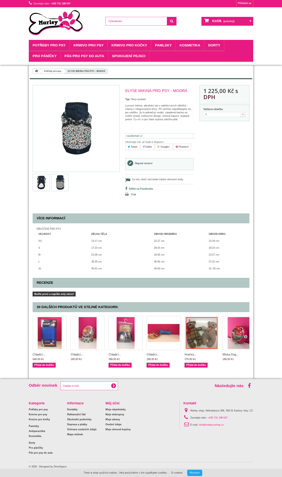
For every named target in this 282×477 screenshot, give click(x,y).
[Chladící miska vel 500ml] (88, 333)
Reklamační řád (76, 414)
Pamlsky (163, 45)
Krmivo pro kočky (129, 45)
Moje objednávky (116, 409)
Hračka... (190, 354)
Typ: (127, 99)
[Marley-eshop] (64, 22)
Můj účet (113, 403)
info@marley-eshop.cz (211, 424)
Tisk (133, 194)
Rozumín (195, 472)
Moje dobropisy (115, 414)
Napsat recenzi (143, 163)
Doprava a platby (77, 424)
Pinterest (183, 146)
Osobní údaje (113, 424)
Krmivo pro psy (88, 45)
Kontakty (72, 409)
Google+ (165, 146)
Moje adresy (113, 419)
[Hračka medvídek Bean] (202, 333)
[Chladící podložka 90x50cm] (50, 333)
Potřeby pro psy (49, 45)
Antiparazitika (37, 431)
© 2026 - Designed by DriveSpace (48, 466)
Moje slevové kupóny (118, 429)
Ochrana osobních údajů (81, 429)
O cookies (177, 472)
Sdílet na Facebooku (141, 188)
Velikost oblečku (213, 109)
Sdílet (148, 146)
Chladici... (115, 354)
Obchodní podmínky (79, 419)
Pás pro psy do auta (84, 56)
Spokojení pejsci (128, 56)
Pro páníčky (45, 56)
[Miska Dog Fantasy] (240, 333)
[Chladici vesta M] (126, 333)
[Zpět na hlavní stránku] (36, 71)
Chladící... (39, 354)
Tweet (133, 146)
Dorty (214, 45)
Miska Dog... (230, 354)
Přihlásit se (244, 3)
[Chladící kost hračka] (164, 333)
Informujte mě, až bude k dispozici (144, 142)
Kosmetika (190, 45)
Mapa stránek (75, 434)
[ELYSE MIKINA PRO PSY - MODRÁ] (41, 182)
